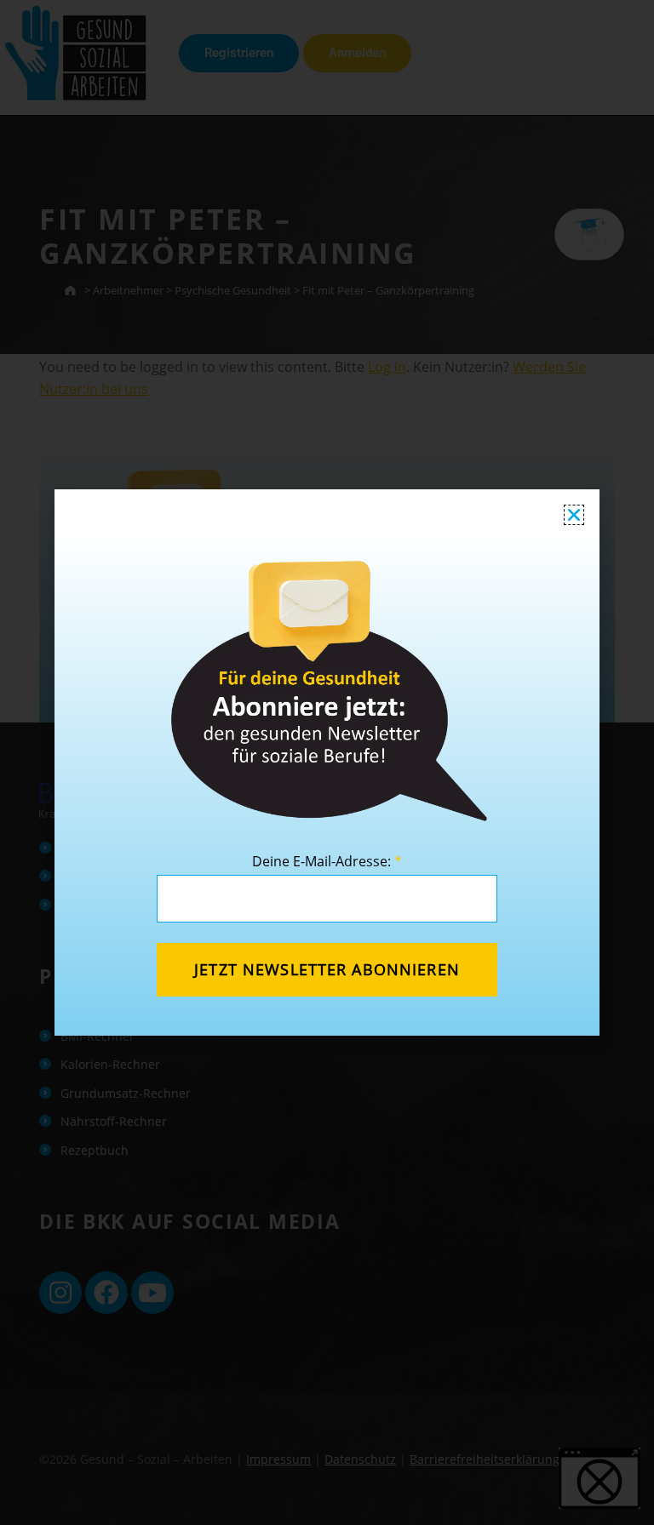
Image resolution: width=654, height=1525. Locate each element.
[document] (327, 762)
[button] (573, 514)
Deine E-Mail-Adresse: (327, 861)
